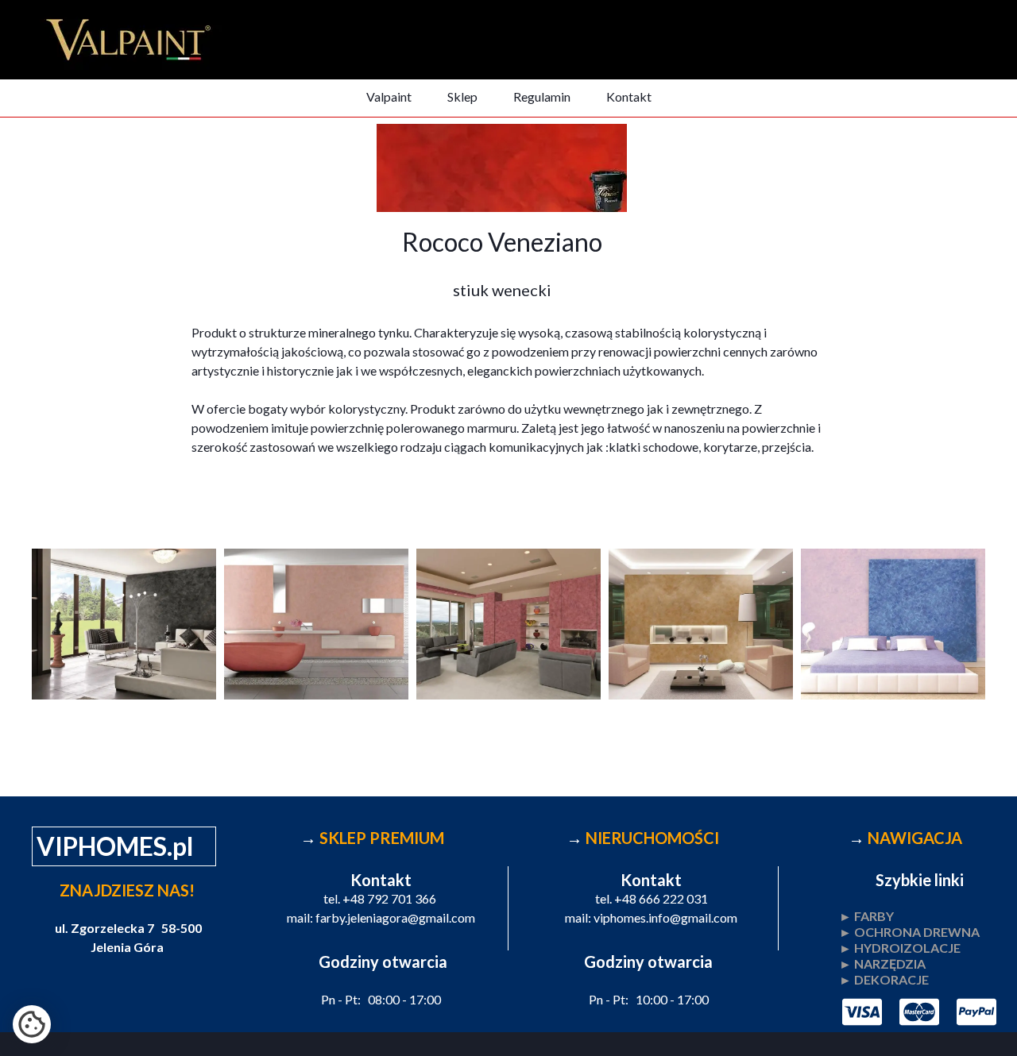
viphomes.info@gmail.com (665, 917)
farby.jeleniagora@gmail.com (395, 917)
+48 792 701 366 (389, 898)
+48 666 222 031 (661, 898)
